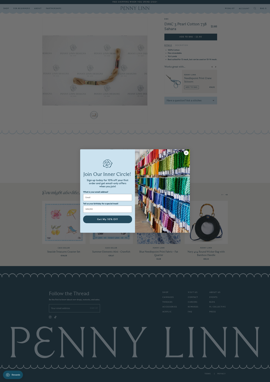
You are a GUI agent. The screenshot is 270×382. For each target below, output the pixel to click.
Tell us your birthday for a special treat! (100, 203)
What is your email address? (95, 192)
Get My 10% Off (107, 219)
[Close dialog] (186, 152)
